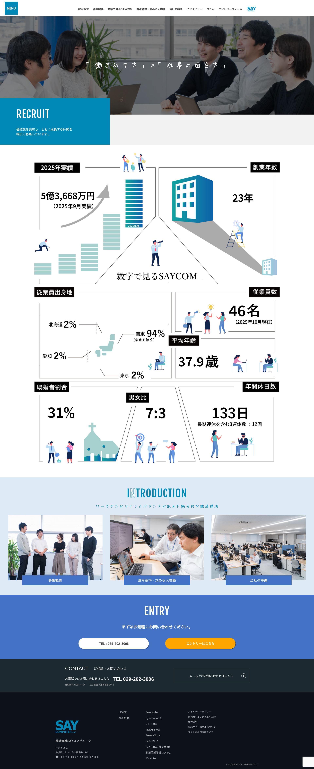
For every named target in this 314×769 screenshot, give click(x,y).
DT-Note (151, 723)
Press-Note (153, 735)
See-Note (152, 712)
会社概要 (124, 718)
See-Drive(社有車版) (158, 747)
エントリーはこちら (200, 643)
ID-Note (151, 758)
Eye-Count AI (154, 718)
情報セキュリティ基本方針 (202, 716)
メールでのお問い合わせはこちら (211, 676)
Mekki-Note (153, 729)
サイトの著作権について (200, 731)
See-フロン (152, 741)
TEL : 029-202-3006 (114, 643)
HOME (123, 712)
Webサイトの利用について (202, 726)
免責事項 (192, 721)
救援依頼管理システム (159, 752)
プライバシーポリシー (199, 711)
